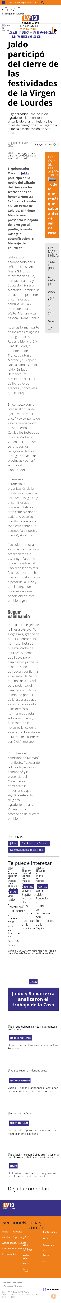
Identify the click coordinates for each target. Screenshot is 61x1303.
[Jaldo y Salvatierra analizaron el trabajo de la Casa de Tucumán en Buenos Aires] (12, 895)
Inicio (5, 1231)
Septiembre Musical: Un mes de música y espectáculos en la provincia (31, 911)
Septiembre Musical (32, 886)
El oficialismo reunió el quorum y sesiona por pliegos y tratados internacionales (32, 1174)
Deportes (17, 1237)
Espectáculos (19, 1242)
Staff (45, 1238)
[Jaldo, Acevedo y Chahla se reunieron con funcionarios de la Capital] (40, 890)
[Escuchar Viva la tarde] (55, 30)
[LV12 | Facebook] (48, 1206)
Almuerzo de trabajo (47, 886)
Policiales (17, 1231)
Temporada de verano (20, 1080)
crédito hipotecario (19, 1123)
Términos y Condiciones (12, 1283)
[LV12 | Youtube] (54, 1211)
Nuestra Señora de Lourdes (26, 849)
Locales (6, 1237)
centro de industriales (20, 1038)
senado (13, 1166)
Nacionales (8, 1248)
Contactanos (50, 1231)
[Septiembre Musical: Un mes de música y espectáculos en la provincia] (26, 890)
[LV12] (9, 1209)
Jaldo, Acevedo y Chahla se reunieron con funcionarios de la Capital (44, 911)
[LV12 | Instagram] (48, 1211)
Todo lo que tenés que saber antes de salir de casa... (54, 208)
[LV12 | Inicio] (58, 1222)
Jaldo (25, 173)
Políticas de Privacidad (13, 1286)
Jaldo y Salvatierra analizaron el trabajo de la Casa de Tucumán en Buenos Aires (33, 1004)
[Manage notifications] (53, 1296)
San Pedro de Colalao (34, 843)
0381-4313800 (8, 1297)
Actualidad (8, 1242)
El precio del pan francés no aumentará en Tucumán (33, 1046)
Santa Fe (26, 1238)
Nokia (26, 1263)
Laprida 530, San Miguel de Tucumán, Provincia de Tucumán (19, 1293)
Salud (15, 1254)
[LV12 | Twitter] (54, 1206)
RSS (45, 1261)
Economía (7, 1254)
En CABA (13, 891)
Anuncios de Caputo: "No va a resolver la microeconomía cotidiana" (32, 1132)
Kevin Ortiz (25, 1270)
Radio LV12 (26, 1256)
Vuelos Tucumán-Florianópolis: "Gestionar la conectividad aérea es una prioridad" (33, 1089)
